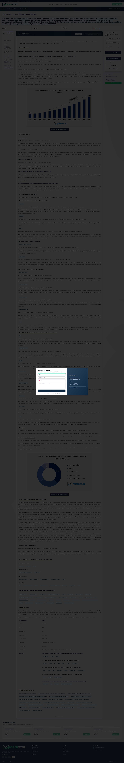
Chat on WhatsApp (74, 388)
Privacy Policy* (57, 393)
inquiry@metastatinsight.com (75, 379)
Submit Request (52, 390)
